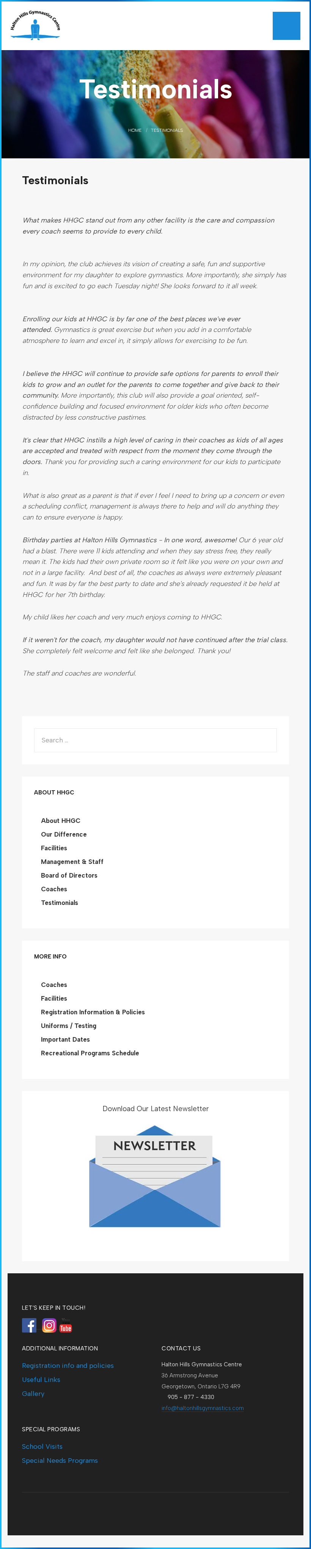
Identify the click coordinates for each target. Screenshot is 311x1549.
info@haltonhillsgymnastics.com (203, 1408)
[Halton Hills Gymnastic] (67, 26)
